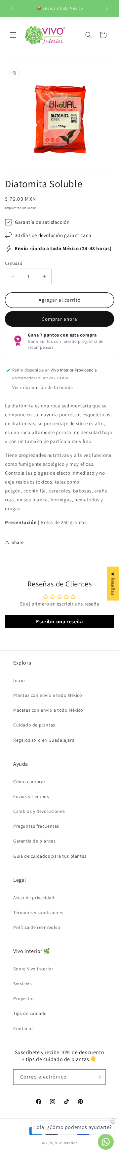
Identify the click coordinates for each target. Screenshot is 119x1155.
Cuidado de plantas (34, 725)
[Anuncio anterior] (12, 8)
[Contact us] (106, 1142)
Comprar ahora (59, 319)
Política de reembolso (36, 927)
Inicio (19, 680)
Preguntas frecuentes (36, 826)
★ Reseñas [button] (113, 583)
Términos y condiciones (38, 912)
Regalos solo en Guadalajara (43, 740)
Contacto (23, 1028)
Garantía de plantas (34, 841)
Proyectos (23, 998)
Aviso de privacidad (33, 898)
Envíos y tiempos (31, 796)
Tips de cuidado (30, 1013)
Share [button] (18, 542)
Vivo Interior (66, 1142)
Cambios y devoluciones (39, 811)
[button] (13, 35)
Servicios (22, 984)
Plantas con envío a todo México (47, 695)
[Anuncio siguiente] (106, 8)
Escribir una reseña (59, 621)
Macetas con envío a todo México (48, 710)
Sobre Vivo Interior (33, 969)
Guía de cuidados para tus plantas (50, 856)
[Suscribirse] (98, 1077)
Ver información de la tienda (42, 387)
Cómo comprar (29, 782)
